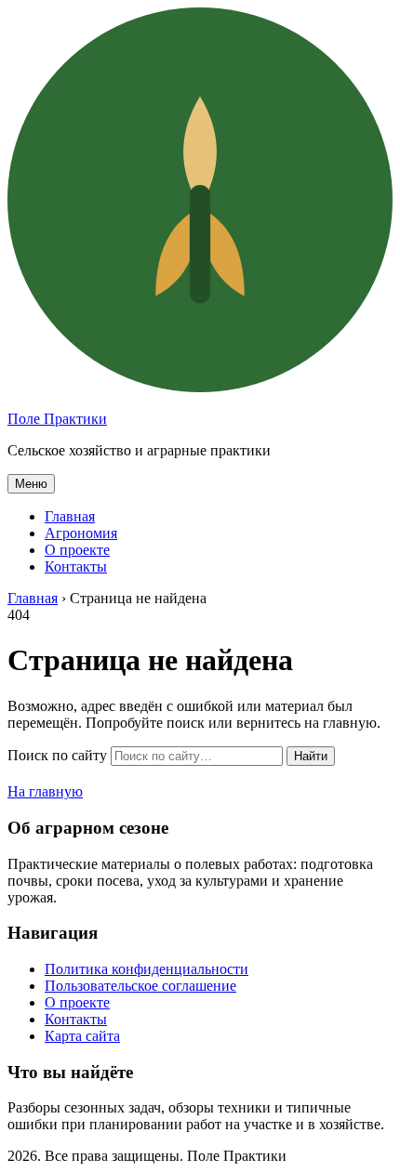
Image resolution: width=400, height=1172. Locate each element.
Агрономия (81, 533)
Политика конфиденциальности (146, 969)
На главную (45, 791)
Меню (31, 484)
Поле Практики (57, 419)
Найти (310, 756)
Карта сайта (82, 1036)
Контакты (76, 566)
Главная (70, 516)
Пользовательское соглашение (140, 986)
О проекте (77, 550)
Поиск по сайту (57, 755)
